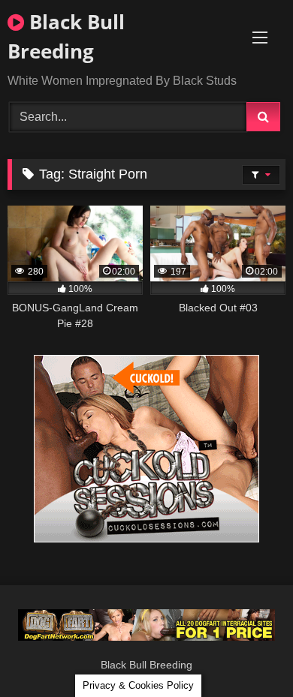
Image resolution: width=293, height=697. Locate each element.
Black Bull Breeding (66, 36)
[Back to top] (246, 652)
